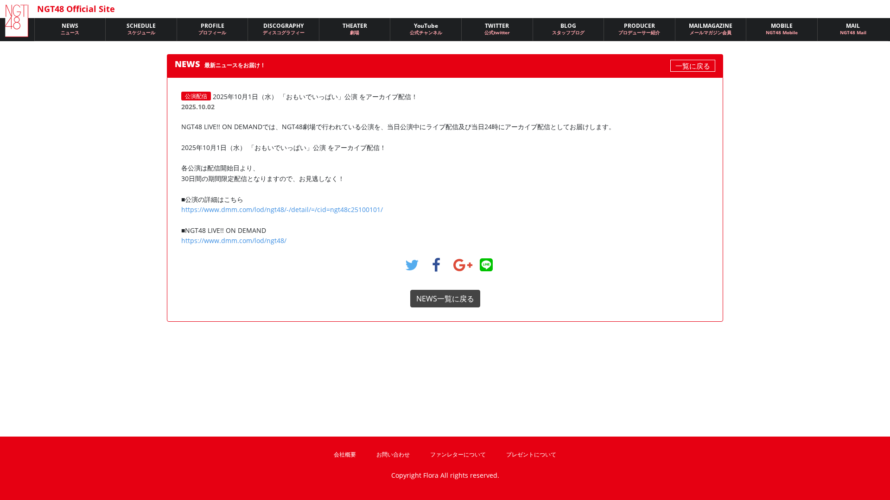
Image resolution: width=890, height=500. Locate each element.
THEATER (355, 29)
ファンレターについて (458, 454)
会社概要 (345, 454)
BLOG (568, 29)
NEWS (70, 29)
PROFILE (212, 29)
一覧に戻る (692, 65)
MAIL (853, 29)
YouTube (426, 29)
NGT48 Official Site (76, 8)
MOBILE (782, 29)
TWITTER (497, 29)
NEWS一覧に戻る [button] (445, 299)
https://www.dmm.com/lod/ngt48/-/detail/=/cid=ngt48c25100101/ (282, 209)
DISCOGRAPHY (284, 29)
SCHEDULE (141, 29)
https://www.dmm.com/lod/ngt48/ (233, 240)
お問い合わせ (393, 454)
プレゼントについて (531, 454)
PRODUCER (639, 29)
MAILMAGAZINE (710, 29)
